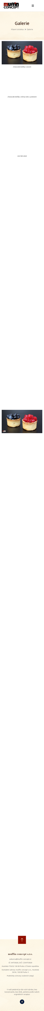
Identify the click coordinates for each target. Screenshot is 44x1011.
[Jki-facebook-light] (22, 1002)
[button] (33, 6)
